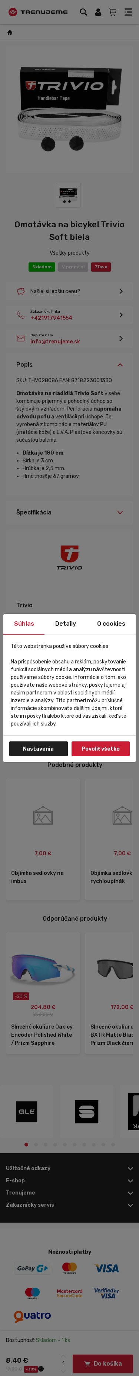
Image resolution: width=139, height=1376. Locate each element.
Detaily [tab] (65, 623)
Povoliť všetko (101, 749)
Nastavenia (38, 749)
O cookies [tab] (111, 623)
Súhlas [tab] (24, 623)
